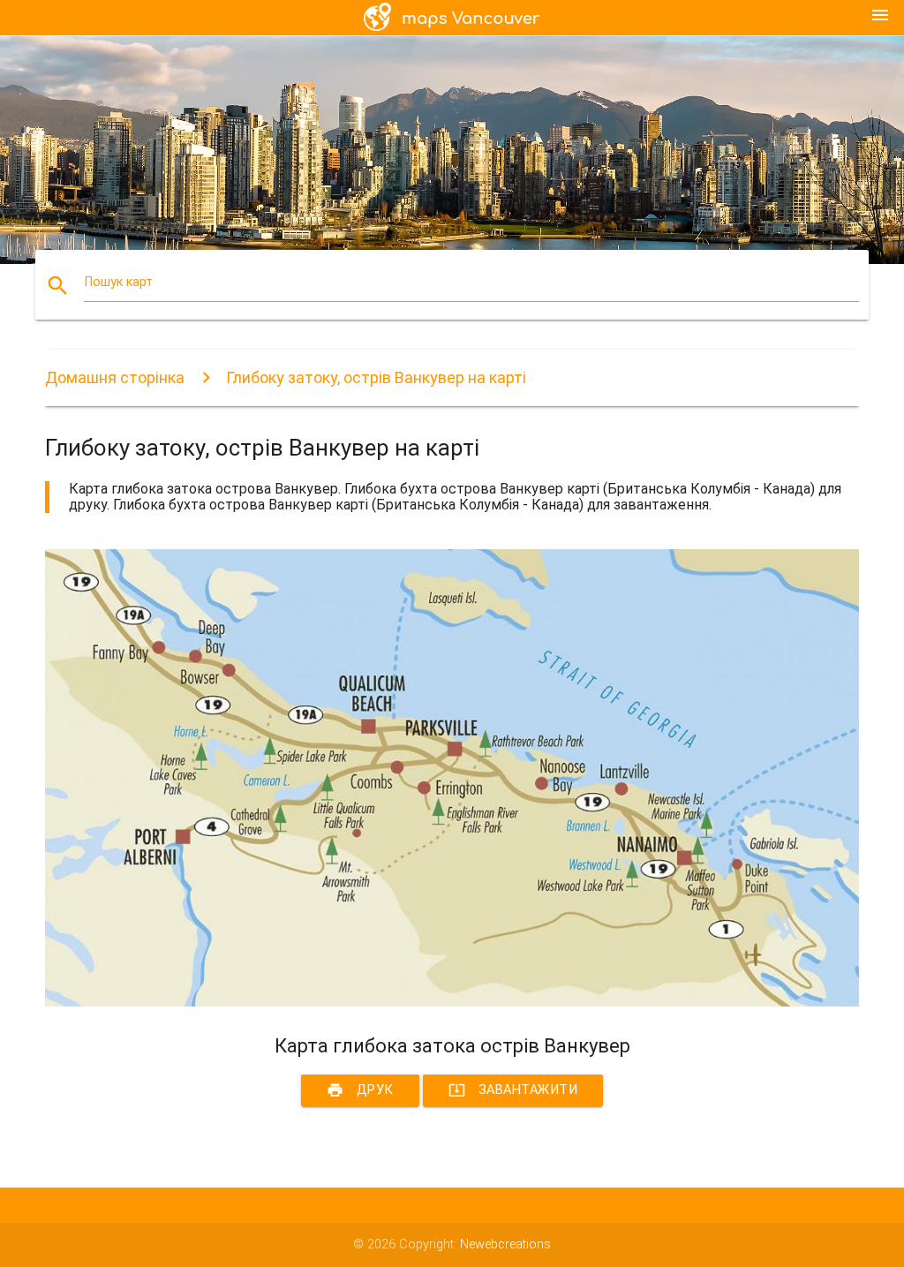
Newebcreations (505, 1244)
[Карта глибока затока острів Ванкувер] (452, 1002)
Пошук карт (118, 282)
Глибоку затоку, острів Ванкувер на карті (376, 377)
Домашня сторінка (115, 377)
